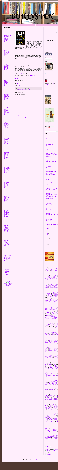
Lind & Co (47, 359)
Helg (56, 311)
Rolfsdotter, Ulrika (6, 214)
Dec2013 (57, 292)
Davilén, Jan (6, 77)
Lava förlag (51, 357)
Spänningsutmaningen (47, 417)
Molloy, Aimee (6, 186)
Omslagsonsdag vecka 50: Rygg (50, 207)
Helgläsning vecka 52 (49, 160)
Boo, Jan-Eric (6, 50)
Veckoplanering (51, 431)
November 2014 (54, 383)
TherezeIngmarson (56, 422)
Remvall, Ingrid (6, 208)
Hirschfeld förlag (47, 316)
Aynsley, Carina (6, 37)
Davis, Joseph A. (6, 78)
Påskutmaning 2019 (54, 400)
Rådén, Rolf (6, 216)
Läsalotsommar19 (47, 362)
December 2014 (54, 293)
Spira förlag (55, 416)
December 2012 (48, 293)
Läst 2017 (49, 364)
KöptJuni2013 (55, 355)
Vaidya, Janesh (6, 256)
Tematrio (52, 421)
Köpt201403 (50, 338)
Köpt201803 (50, 349)
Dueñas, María (6, 85)
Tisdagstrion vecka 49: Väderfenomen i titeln (52, 224)
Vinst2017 (49, 435)
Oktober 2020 (25, 89)
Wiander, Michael (6, 268)
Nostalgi (49, 382)
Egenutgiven (55, 297)
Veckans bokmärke (55, 429)
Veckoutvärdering (51, 433)
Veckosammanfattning (49, 432)
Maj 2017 (47, 369)
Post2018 (56, 396)
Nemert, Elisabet (6, 190)
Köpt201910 (55, 351)
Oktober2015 (46, 389)
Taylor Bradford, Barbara (7, 244)
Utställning (56, 428)
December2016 (46, 296)
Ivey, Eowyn (6, 125)
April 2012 (47, 269)
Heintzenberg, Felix (7, 113)
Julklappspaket (48, 187)
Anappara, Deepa (6, 36)
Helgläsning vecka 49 (49, 215)
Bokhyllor (51, 284)
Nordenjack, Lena (6, 197)
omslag (45, 390)
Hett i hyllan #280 (48, 162)
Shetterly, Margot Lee (7, 230)
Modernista (51, 376)
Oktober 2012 (51, 386)
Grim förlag (56, 310)
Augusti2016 (54, 274)
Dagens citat (52, 292)
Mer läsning (47, 185)
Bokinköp (47, 208)
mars (47, 235)
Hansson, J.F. (6, 108)
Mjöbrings (48, 376)
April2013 (46, 271)
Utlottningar (47, 428)
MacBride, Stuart (6, 174)
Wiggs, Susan (6, 270)
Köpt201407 (55, 339)
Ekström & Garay (55, 298)
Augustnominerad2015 (53, 275)
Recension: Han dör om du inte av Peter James (51, 155)
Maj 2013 (49, 368)
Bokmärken (50, 285)
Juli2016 (57, 327)
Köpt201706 (55, 347)
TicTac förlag (51, 423)
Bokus (56, 288)
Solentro (46, 416)
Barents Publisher (55, 277)
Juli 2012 (57, 325)
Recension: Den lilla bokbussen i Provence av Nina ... (51, 147)
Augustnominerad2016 (47, 276)
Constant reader (47, 291)
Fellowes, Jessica (6, 94)
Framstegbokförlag (47, 306)
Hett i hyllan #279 (48, 179)
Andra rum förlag (54, 267)
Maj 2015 (57, 368)
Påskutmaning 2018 (47, 400)
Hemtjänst (49, 313)
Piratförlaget (51, 393)
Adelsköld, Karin (6, 28)
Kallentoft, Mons (6, 138)
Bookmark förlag (47, 289)
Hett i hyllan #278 (48, 205)
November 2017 (54, 384)
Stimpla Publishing (51, 418)
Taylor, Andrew (6, 245)
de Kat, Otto (6, 80)
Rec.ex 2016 (54, 403)
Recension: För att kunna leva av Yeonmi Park (51, 172)
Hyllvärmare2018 (47, 320)
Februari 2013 (47, 302)
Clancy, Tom (6, 63)
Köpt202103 (51, 353)
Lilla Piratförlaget (56, 358)
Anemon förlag (50, 268)
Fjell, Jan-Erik (6, 95)
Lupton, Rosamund (6, 170)
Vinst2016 (46, 435)
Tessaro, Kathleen (6, 247)
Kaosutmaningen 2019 (47, 331)
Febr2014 (50, 301)
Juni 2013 (55, 328)
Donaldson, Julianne (7, 84)
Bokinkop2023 (55, 284)
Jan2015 (57, 321)
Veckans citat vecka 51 (49, 175)
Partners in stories (47, 393)
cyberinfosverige (46, 292)
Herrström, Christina (7, 116)
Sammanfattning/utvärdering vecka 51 (51, 167)
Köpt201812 (46, 350)
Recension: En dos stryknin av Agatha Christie (51, 197)
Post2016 (46, 396)
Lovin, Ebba (6, 169)
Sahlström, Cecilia (6, 218)
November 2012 (48, 383)
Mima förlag (54, 375)
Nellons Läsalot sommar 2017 (52, 380)
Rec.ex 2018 (52, 404)
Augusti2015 (48, 274)
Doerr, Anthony (6, 83)
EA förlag (48, 297)
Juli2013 (46, 327)
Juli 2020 (56, 326)
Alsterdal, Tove (6, 34)
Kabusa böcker (55, 330)
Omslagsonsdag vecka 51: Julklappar (51, 182)
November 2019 (54, 385)
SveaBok (46, 420)
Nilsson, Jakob (6, 195)
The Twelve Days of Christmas (51, 422)
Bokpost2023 (56, 285)
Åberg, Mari (6, 274)
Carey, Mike (6, 55)
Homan (48, 317)
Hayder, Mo (5, 111)
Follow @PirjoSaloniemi (48, 77)
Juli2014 (50, 327)
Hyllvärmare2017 (54, 319)
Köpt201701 (50, 346)
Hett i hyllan (47, 314)
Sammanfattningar (49, 409)
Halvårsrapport (46, 311)
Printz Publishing (46, 399)
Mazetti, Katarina (6, 180)
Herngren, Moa (6, 115)
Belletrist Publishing (52, 278)
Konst (49, 334)
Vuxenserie (46, 436)
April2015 (55, 271)
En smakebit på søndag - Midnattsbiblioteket (52, 214)
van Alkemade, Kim (7, 257)
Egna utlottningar (47, 298)
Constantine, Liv (6, 70)
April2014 (50, 271)
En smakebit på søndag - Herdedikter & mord (51, 195)
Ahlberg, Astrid (6, 29)
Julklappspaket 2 (48, 166)
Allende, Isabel (6, 33)
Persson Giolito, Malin (7, 203)
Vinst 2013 (47, 434)
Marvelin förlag (50, 372)
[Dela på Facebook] (27, 88)
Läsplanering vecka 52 (49, 168)
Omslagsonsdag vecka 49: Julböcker (51, 221)
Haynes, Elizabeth (6, 112)
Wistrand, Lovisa (6, 272)
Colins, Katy (6, 69)
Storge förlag (47, 419)
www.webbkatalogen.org (7, 281)
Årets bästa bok (53, 439)
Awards (45, 277)
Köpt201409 (50, 340)
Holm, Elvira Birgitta (7, 117)
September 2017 (54, 411)
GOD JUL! (47, 163)
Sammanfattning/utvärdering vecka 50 (51, 190)
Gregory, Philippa (6, 102)
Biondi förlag (46, 279)
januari (48, 238)
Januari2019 (47, 324)
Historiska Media (52, 316)
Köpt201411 (55, 340)
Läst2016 (46, 367)
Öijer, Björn (6, 277)
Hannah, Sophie (6, 107)
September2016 (54, 413)
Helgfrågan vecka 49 (49, 219)
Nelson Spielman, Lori (7, 189)
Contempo (51, 291)
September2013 (47, 413)
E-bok (21, 83)
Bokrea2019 (46, 288)
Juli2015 (53, 327)
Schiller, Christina (6, 226)
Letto (52, 358)
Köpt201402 (46, 338)
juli (47, 230)
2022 (46, 137)
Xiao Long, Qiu (6, 273)
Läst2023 (51, 367)
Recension (46, 407)
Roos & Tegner (54, 408)
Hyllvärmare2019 (54, 320)
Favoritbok (56, 300)
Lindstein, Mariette (6, 167)
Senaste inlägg (17, 115)
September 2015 (47, 411)
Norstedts (46, 382)
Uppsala (53, 83)
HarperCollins (19, 89)
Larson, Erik (6, 155)
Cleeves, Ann (6, 64)
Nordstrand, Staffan (6, 198)
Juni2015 (46, 330)
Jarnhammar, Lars (6, 130)
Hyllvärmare (51, 317)
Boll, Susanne (6, 48)
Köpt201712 (55, 348)
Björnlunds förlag (50, 279)
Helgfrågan (47, 312)
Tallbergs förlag (46, 421)
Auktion (52, 276)
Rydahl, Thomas (6, 215)
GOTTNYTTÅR (47, 310)
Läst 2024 (51, 366)
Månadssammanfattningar (51, 378)
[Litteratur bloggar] (53, 453)
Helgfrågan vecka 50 (49, 204)
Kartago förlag (46, 333)
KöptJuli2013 (50, 355)
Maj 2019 (55, 369)
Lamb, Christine (6, 152)
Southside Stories (50, 416)
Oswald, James (6, 201)
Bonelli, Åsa (6, 49)
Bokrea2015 (46, 287)
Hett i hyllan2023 (48, 315)
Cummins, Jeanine (6, 71)
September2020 (46, 414)
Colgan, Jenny (6, 68)
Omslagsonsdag (55, 390)
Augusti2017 (46, 275)
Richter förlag (49, 408)
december (48, 140)
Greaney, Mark (6, 101)
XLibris (49, 439)
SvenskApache (53, 420)
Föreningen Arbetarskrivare (54, 307)
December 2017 (52, 294)
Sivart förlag (54, 414)
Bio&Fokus (56, 278)
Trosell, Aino (6, 253)
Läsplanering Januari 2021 (49, 144)
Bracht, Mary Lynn (6, 51)
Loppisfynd (46, 360)
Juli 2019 (52, 326)
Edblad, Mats (6, 86)
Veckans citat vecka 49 (49, 218)
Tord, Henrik (6, 252)
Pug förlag (50, 399)
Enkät (50, 299)
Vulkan (56, 435)
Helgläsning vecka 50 (49, 199)
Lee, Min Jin (6, 156)
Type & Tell (51, 426)
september (48, 228)
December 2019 (50, 295)
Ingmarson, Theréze (7, 124)
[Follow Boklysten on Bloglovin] (48, 59)
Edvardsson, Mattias (7, 87)
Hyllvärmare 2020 (56, 317)
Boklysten (8, 4)
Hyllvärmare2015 (54, 318)
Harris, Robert (6, 110)
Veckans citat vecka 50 (49, 203)
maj (47, 233)
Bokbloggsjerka (55, 280)
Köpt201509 (51, 343)
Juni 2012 (51, 328)
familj (53, 300)
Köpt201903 (50, 350)
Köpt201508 (46, 343)
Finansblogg (5, 284)
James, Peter (6, 127)
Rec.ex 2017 (46, 404)
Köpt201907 (50, 351)
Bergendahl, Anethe (7, 40)
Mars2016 (46, 372)
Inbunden (18, 83)
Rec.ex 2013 (56, 402)
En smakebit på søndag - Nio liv (50, 157)
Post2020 (54, 397)
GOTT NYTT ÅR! (48, 143)
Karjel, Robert (6, 139)
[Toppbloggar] (10, 283)
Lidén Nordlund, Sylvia (7, 160)
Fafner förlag (50, 300)
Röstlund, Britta (6, 217)
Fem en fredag (56, 303)
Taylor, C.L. (6, 246)
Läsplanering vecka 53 (49, 156)
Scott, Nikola (6, 228)
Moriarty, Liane (6, 188)
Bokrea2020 (50, 288)
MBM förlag (46, 373)
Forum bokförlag (53, 305)
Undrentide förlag (55, 427)
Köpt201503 (55, 341)
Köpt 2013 (56, 336)
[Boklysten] (46, 73)
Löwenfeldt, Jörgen (6, 173)
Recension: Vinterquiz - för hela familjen (51, 192)
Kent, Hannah (6, 141)
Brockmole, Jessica (6, 52)
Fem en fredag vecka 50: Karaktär (50, 202)
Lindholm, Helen (6, 166)
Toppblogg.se (46, 452)
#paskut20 (55, 264)
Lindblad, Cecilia (6, 165)
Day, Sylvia (5, 79)
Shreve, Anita (6, 232)
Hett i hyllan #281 (48, 145)
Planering (55, 393)
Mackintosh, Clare (6, 175)
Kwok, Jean (5, 150)
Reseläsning (54, 407)
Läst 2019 (46, 365)
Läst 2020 (23, 89)
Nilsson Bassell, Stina (7, 194)
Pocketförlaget (47, 394)
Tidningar (55, 423)
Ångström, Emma (6, 275)
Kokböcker (46, 334)
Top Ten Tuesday (55, 424)
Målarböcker (47, 377)
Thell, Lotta (6, 248)
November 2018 (47, 385)
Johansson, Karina (6, 136)
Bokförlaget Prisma (47, 283)
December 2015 (47, 294)
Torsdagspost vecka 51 (49, 178)
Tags (56, 420)
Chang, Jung (6, 58)
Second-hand (46, 410)
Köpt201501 (46, 341)
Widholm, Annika (6, 269)
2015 (46, 244)
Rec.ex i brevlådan (48, 209)
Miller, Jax (5, 183)
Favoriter (46, 301)
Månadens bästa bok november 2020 (51, 223)
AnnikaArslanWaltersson (55, 268)
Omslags (49, 390)
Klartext (56, 333)
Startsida (29, 115)
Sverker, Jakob (6, 241)
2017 (46, 242)
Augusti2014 (56, 273)
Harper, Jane (6, 109)
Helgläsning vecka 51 (49, 173)
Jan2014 (53, 321)
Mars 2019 (49, 370)
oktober (48, 227)
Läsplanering (56, 362)
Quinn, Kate (6, 204)
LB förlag (55, 357)
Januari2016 (47, 323)
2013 (46, 247)
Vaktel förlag (46, 429)
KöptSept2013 (55, 356)
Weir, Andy (5, 263)
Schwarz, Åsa (6, 227)
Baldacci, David (6, 39)
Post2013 (46, 395)
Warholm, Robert (6, 262)
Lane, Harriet (6, 154)
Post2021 (46, 398)
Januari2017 (51, 323)
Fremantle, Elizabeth (7, 98)
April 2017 (51, 269)
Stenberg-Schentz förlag (54, 417)
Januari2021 (56, 324)
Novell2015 (56, 382)
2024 (46, 134)
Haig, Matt (5, 106)
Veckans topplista (55, 430)
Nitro (48, 381)
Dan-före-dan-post (48, 165)
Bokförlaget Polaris (53, 282)
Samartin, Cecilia (6, 219)
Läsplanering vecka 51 (49, 193)
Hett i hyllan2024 (54, 315)
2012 (46, 248)
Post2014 (50, 395)
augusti (48, 229)
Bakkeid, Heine (6, 38)
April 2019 (47, 270)
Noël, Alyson (6, 196)
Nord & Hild (51, 381)
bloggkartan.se (47, 84)
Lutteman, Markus (6, 171)
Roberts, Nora (6, 211)
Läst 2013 (52, 363)
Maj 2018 (51, 369)
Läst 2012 (47, 363)
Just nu (50, 330)
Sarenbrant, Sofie (6, 223)
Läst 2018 (54, 364)
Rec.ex (52, 402)
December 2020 (55, 295)
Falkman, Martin (6, 92)
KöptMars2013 (51, 356)
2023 (46, 136)
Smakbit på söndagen (51, 415)
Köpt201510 (55, 343)
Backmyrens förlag (50, 277)
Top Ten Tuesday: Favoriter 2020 (50, 150)
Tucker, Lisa (6, 254)
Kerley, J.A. (6, 142)
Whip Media (54, 437)
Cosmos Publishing (55, 291)
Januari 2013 (52, 322)
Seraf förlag (50, 414)
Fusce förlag (49, 307)
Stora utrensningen (56, 418)
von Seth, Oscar (6, 259)
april (47, 234)
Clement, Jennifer (6, 65)
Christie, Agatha (6, 62)
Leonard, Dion (6, 157)
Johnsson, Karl (6, 137)
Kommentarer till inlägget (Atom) (24, 117)
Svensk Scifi (49, 420)
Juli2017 (47, 328)
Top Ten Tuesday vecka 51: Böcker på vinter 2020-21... (52, 184)
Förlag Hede (46, 308)
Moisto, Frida (6, 185)
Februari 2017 (52, 302)
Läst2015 (54, 366)
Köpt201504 (46, 342)
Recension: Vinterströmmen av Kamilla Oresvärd (51, 149)
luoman (32, 459)
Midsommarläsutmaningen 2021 (50, 374)
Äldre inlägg (40, 115)
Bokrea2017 (55, 287)
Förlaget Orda (50, 308)
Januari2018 (56, 323)
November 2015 (47, 384)
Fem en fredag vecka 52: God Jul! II (51, 161)
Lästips (55, 367)
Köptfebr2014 (46, 355)
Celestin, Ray (6, 57)
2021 (46, 138)
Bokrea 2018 (55, 286)
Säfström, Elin (6, 242)
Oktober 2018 (54, 387)
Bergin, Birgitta (6, 41)
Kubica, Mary (6, 146)
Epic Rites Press (55, 299)
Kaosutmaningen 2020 (54, 331)
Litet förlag (56, 359)
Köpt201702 (55, 346)
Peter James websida (32, 75)
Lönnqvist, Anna (6, 172)
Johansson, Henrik (6, 135)
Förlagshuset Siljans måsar (48, 309)
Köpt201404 (55, 338)
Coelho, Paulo (6, 67)
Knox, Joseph (6, 144)
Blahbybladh (55, 279)
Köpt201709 (50, 348)
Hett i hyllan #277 (48, 220)
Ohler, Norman (6, 199)
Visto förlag (52, 435)
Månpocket (46, 379)
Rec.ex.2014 (50, 406)
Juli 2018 (47, 326)
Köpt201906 (46, 351)
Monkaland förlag (56, 376)
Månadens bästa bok (53, 377)
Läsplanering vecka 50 (49, 213)
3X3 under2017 (50, 266)
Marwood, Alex (6, 179)
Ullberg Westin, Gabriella (7, 255)
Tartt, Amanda (6, 243)
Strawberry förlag (51, 419)
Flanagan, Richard (6, 96)
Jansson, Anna (6, 128)
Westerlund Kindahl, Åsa (7, 267)
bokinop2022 (46, 285)
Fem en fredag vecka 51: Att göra (50, 174)
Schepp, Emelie (6, 225)
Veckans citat (48, 430)
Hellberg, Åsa (6, 114)
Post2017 (51, 396)
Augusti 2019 (46, 273)
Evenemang (46, 300)
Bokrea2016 (51, 287)
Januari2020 (52, 324)
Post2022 (51, 398)
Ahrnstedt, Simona (6, 30)
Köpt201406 (50, 339)
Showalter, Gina (6, 231)
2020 (46, 139)
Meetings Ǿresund (53, 373)
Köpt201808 (55, 349)
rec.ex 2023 (46, 406)
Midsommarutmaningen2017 (48, 375)
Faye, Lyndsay (6, 93)
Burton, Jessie (6, 53)
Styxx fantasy (55, 419)
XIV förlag (46, 439)
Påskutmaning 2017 (55, 399)
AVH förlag (55, 276)
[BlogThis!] (26, 88)
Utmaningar (51, 428)
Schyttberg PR (55, 409)
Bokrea (51, 286)
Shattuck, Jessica (6, 229)
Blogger (37, 459)
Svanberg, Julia (6, 240)
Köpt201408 (46, 340)
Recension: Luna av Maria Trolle (50, 189)
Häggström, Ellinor (6, 121)
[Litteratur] (5, 282)
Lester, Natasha (6, 158)
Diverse (56, 296)
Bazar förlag (46, 278)
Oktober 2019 (47, 388)
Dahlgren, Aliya (6, 73)
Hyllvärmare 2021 (48, 318)
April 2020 (52, 270)
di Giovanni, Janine (6, 81)
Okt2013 (46, 386)
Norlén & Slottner (55, 381)
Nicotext (46, 381)
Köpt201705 (51, 347)
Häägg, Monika (6, 122)
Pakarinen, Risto (6, 202)
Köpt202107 (46, 354)
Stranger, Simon (6, 239)
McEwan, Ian (6, 181)
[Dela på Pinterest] (28, 88)
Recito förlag (50, 407)
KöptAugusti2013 (55, 354)
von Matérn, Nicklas (7, 258)
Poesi (51, 394)
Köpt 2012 (52, 336)
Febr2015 (55, 301)
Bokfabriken (49, 281)
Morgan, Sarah (6, 187)
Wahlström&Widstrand (48, 437)
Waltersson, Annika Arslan (7, 260)
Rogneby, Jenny (6, 213)
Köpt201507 (55, 342)
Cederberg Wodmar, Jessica (7, 56)
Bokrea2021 (53, 288)
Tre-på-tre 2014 (47, 426)
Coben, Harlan (6, 66)
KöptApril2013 (50, 354)
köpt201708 (46, 348)
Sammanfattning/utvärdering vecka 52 (51, 153)
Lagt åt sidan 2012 (47, 357)
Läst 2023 (47, 366)
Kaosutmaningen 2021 (47, 332)
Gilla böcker (53, 309)
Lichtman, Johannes (7, 159)
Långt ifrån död (17, 78)
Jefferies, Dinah (6, 131)
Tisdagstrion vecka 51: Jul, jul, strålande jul (52, 188)
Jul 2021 (54, 325)
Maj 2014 (53, 368)
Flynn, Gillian (6, 97)
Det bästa (51, 296)
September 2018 (47, 412)
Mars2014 (51, 371)
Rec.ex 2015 (48, 403)
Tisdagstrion (56, 424)
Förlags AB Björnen (55, 308)
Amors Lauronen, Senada (7, 35)
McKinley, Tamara (6, 182)
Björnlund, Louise (6, 44)
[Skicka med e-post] (25, 88)
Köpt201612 (46, 346)
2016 (46, 243)
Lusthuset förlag (56, 360)
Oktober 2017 (48, 387)
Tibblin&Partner (47, 423)
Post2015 (55, 395)
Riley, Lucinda (6, 210)
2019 (46, 239)
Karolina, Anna (6, 140)
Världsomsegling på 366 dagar (52, 436)
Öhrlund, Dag (6, 276)
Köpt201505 (51, 342)
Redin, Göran (6, 205)
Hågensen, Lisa (6, 120)
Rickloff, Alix (6, 209)
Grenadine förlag (52, 310)
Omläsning (56, 389)
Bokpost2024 (47, 286)
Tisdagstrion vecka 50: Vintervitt (50, 210)
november (48, 225)
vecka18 (50, 429)
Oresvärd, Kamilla (6, 200)
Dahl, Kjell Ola (6, 72)
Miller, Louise (6, 184)
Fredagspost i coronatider (49, 198)
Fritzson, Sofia (6, 99)
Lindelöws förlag (52, 359)
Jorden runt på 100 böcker (49, 325)
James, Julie (5, 126)
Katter (53, 333)
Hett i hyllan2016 (55, 314)
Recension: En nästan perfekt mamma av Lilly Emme (51, 181)
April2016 (46, 272)
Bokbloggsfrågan (47, 280)
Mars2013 (47, 371)
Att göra (54, 272)
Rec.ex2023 (55, 406)
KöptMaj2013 (46, 356)
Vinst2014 (51, 434)
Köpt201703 (46, 347)
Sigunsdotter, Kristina (7, 233)
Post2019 (48, 397)
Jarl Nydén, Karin (6, 129)
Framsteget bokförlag (52, 306)
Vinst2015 (56, 434)
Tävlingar (49, 427)
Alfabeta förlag (49, 267)
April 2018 (56, 269)
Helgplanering (55, 312)
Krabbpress (53, 334)
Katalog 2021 (50, 333)
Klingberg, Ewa (6, 143)
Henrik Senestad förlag (54, 313)
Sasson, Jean (6, 224)
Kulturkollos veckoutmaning (54, 335)
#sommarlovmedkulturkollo (51, 264)
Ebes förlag (52, 297)
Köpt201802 (46, 349)
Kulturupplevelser (48, 336)
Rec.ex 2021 (55, 405)
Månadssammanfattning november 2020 (51, 152)
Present (54, 398)
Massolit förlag (55, 372)
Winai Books (50, 438)
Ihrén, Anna (6, 123)
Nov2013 (52, 382)
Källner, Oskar (6, 151)
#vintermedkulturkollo (48, 265)
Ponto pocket (55, 394)
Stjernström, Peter (6, 238)
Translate (51, 127)
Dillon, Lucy (6, 82)
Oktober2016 (51, 389)
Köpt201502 (50, 341)
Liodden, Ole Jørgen (7, 168)
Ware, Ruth (5, 261)
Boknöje (53, 285)
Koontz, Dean (6, 145)
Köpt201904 (55, 350)
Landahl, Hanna (6, 153)
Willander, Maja (6, 271)
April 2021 (56, 270)
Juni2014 (55, 329)
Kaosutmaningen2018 (54, 332)
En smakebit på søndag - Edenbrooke (51, 170)
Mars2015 (55, 371)
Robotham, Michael (6, 212)
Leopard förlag (48, 358)
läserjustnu (52, 362)
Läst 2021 (56, 365)
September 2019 (54, 412)
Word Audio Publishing (54, 438)
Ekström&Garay (46, 299)
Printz (56, 398)
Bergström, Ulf (6, 42)
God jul (57, 309)
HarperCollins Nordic (31, 37)
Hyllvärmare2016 (47, 319)
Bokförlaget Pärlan (52, 283)
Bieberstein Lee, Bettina (7, 43)
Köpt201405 (46, 339)
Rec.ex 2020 (29, 89)
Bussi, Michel (6, 54)
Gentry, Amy (6, 100)
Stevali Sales (46, 418)
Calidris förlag (48, 290)
